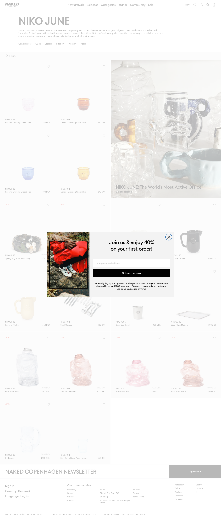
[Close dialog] (169, 237)
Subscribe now (131, 273)
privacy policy (156, 286)
